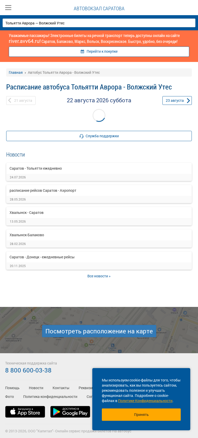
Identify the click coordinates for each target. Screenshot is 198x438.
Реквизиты (88, 387)
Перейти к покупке (102, 51)
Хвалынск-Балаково (27, 234)
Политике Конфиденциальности (145, 400)
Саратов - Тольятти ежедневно (36, 168)
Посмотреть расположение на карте (99, 331)
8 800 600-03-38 (28, 370)
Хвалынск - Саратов (27, 212)
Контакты (61, 387)
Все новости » (99, 275)
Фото (9, 396)
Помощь (12, 387)
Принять (141, 414)
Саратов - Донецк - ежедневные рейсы (42, 256)
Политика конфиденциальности (50, 396)
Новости (36, 387)
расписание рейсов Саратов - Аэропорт (43, 190)
